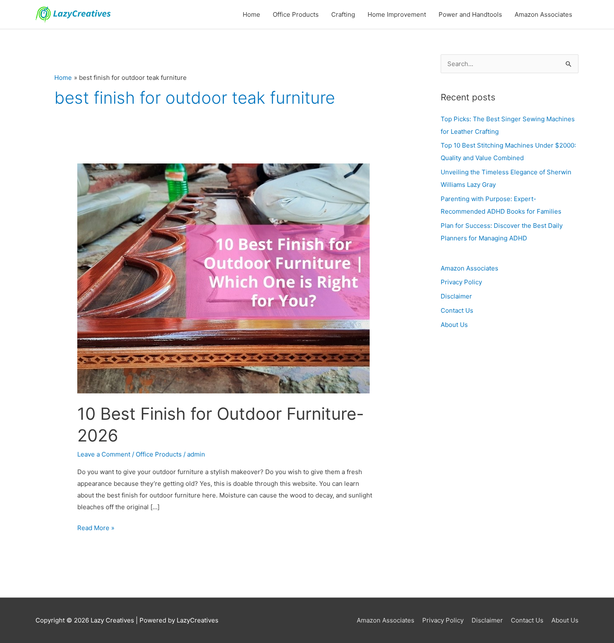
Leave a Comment (103, 454)
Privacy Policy (461, 282)
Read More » (95, 527)
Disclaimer (456, 296)
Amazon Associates (543, 14)
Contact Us (457, 310)
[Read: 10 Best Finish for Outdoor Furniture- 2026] (223, 278)
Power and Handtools (470, 14)
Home (251, 14)
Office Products (296, 14)
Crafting (343, 14)
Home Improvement (397, 14)
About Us (454, 325)
